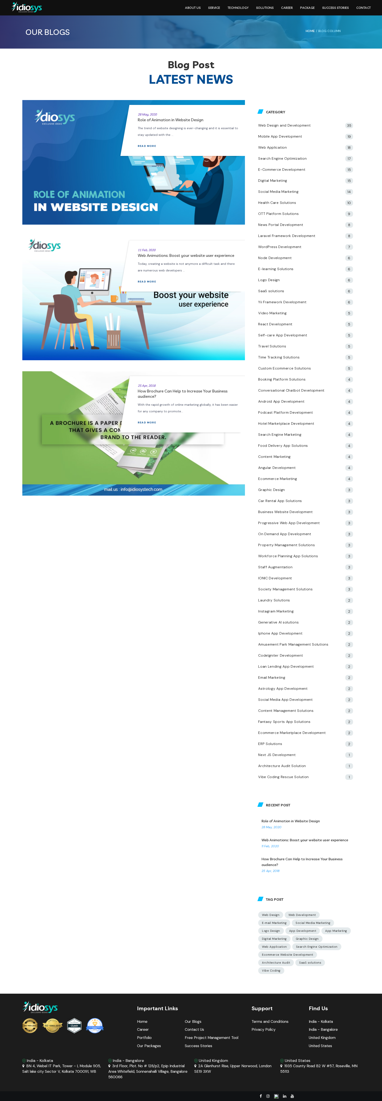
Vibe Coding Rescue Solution (283, 777)
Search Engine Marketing (279, 434)
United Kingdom (322, 1037)
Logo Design (269, 280)
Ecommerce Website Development (287, 955)
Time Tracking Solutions (279, 357)
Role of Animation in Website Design (170, 119)
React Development (275, 324)
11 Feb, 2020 (146, 250)
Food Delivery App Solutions (283, 445)
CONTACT (363, 8)
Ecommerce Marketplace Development (292, 732)
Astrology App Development (283, 688)
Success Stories (335, 8)
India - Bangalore (323, 1029)
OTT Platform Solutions (278, 213)
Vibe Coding (271, 970)
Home (142, 1021)
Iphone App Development (280, 633)
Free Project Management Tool (211, 1037)
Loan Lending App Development (286, 666)
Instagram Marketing (276, 611)
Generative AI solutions (278, 622)
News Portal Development (280, 224)
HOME (310, 31)
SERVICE (214, 8)
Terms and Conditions (270, 1021)
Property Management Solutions (286, 545)
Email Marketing (271, 677)
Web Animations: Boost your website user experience (186, 255)
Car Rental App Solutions (280, 500)
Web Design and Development (284, 125)
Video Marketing (272, 313)
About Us (193, 8)
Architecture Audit (276, 963)
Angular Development (277, 467)
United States (320, 1045)
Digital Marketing (272, 180)
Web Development (302, 915)
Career (287, 8)
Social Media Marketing (278, 191)
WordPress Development (280, 246)
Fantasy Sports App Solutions (284, 721)
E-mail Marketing (274, 923)
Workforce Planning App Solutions (288, 556)
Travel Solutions (272, 346)
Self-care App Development (282, 335)
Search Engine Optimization (282, 158)
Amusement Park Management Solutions (293, 644)
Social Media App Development (285, 699)
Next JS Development (277, 754)
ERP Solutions (270, 743)
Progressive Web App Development (289, 523)
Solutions (265, 8)
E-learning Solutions (276, 269)
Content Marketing (274, 456)
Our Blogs (193, 1021)
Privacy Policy (263, 1029)
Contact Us (194, 1029)
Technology (238, 8)
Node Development (275, 258)
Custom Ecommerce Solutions (284, 368)
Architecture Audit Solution (282, 766)
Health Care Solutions (277, 202)
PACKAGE (307, 8)
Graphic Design (271, 489)
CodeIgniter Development (280, 655)
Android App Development (281, 401)
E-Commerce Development (281, 169)
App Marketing (336, 931)
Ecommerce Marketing (277, 478)
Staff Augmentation (275, 567)
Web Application (272, 147)
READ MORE (147, 146)
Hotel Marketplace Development (286, 423)
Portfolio (144, 1037)
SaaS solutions (271, 291)
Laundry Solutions (274, 600)
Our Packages (149, 1045)
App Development (302, 931)
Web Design (270, 915)
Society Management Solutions (285, 589)
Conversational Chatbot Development (291, 390)
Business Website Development (285, 512)
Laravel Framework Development (286, 235)
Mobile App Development (280, 136)
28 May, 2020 (147, 114)
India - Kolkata (321, 1021)
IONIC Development (275, 578)
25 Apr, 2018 (146, 386)
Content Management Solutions (286, 710)
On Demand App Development (284, 534)
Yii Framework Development (282, 302)
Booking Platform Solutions (282, 379)
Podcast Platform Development (285, 412)
